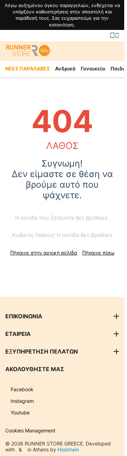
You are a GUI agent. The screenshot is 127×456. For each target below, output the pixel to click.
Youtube (19, 413)
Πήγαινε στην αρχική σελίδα (43, 253)
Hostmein (68, 449)
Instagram (21, 401)
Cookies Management (30, 430)
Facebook (21, 389)
